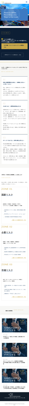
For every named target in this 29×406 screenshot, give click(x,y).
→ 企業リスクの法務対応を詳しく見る (18, 257)
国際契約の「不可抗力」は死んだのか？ (12, 293)
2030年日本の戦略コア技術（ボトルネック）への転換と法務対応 (15, 290)
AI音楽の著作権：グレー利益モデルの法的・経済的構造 (14, 286)
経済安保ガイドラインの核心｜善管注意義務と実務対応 (14, 210)
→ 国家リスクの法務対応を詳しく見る (18, 220)
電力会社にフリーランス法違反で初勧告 (12, 254)
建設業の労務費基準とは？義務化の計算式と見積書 (14, 251)
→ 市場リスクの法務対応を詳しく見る (18, 296)
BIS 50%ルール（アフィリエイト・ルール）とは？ (14, 214)
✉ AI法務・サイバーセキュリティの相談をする (14, 46)
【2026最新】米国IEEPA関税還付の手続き (13, 216)
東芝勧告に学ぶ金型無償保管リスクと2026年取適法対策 (15, 248)
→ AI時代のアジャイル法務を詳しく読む (12, 54)
